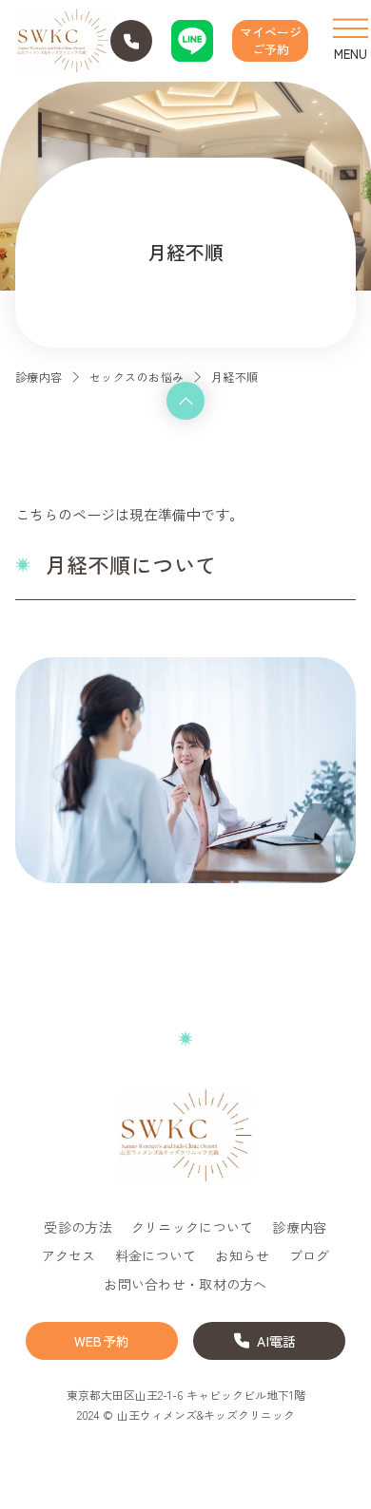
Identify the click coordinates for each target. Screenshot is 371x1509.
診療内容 (39, 376)
